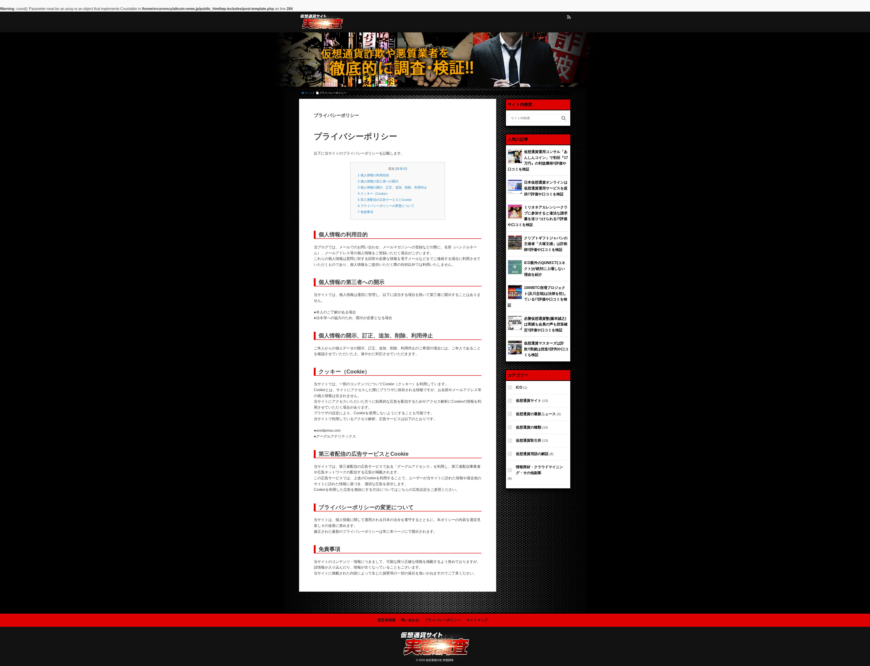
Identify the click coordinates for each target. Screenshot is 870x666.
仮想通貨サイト (528, 400)
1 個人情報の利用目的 (373, 175)
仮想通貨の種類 (528, 427)
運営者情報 (386, 620)
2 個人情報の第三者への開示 (378, 181)
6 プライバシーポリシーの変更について (386, 206)
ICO (519, 387)
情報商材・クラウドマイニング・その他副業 (539, 470)
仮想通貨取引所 (528, 440)
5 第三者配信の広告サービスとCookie (385, 199)
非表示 (401, 168)
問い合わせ (410, 620)
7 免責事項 (365, 212)
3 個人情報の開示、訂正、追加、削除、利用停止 (392, 187)
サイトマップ (477, 620)
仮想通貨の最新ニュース (536, 414)
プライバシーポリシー (443, 620)
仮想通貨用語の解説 (532, 454)
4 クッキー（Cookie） (373, 193)
